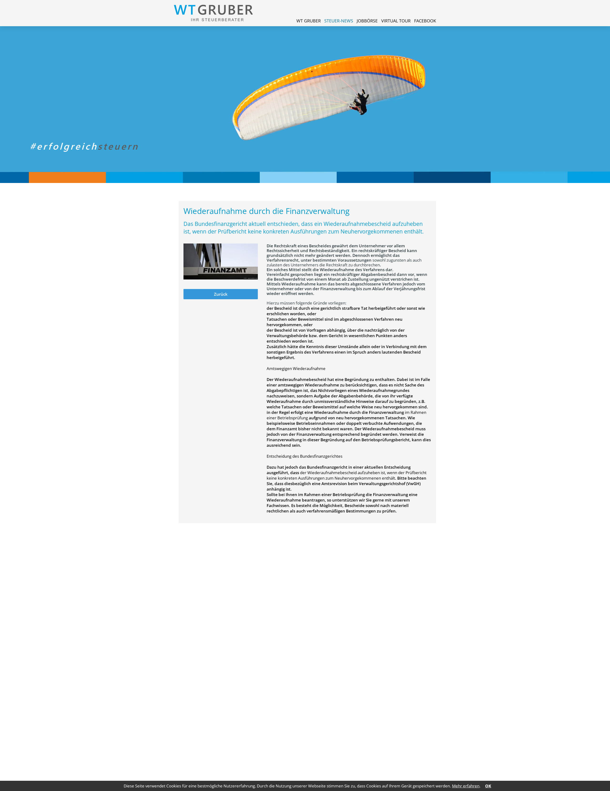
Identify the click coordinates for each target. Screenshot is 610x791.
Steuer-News (338, 21)
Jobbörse (367, 21)
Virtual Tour (396, 21)
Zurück (221, 294)
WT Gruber (308, 21)
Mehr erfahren (465, 786)
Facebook (425, 21)
